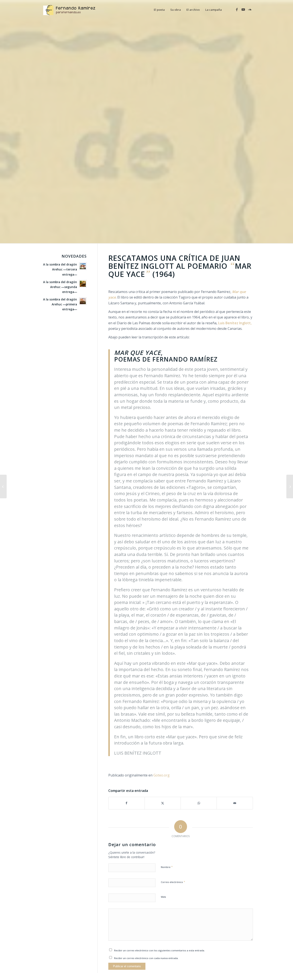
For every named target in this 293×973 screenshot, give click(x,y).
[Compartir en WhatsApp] (199, 803)
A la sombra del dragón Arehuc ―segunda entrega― (60, 287)
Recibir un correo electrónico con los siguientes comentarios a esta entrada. (159, 950)
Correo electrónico (173, 882)
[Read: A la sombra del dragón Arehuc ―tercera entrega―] (83, 266)
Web (163, 896)
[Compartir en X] (163, 803)
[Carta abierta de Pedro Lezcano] (289, 486)
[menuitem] (159, 9)
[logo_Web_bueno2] (70, 9)
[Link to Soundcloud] (249, 9)
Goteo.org (161, 775)
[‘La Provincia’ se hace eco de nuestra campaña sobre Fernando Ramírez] (3, 486)
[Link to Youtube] (243, 9)
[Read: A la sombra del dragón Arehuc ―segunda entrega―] (83, 284)
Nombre (167, 867)
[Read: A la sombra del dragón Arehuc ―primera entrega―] (83, 301)
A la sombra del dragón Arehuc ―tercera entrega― (60, 269)
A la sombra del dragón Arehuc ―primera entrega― (60, 304)
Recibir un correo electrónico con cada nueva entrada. (146, 958)
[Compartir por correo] (235, 803)
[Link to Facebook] (237, 9)
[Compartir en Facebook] (127, 803)
